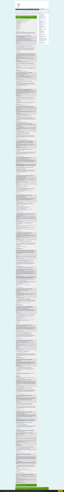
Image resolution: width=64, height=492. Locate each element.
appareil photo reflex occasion (29, 32)
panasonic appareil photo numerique (42, 33)
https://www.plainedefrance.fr (21, 79)
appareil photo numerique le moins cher (42, 20)
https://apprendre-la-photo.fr (21, 297)
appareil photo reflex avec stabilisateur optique (24, 164)
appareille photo (42, 9)
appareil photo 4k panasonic (22, 377)
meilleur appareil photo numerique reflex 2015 (43, 23)
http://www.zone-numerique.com (21, 472)
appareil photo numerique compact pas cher (42, 25)
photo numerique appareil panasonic (42, 34)
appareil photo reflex (23, 165)
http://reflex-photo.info (20, 461)
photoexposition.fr (19, 43)
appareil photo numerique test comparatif (42, 28)
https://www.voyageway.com (20, 239)
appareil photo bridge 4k (18, 378)
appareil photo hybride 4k (28, 377)
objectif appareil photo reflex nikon (23, 462)
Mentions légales (20, 487)
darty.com (19, 323)
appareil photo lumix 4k (34, 377)
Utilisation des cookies (33, 487)
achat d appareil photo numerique (43, 38)
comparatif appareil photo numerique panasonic (42, 31)
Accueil (16, 487)
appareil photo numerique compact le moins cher (42, 22)
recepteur (36, 9)
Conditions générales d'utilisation (26, 487)
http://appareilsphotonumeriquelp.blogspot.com (22, 61)
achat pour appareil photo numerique (42, 37)
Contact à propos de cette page (40, 487)
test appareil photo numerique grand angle (42, 30)
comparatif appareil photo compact (42, 41)
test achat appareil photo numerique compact (42, 15)
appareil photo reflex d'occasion (22, 32)
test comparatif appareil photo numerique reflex (42, 26)
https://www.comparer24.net (20, 212)
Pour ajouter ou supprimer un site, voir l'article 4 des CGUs (22, 488)
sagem (30, 9)
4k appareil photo (23, 378)
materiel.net (19, 174)
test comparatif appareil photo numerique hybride (42, 17)
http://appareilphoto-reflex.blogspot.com (22, 482)
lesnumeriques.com (20, 445)
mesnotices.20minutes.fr (20, 266)
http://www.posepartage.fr (20, 287)
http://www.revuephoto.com (20, 452)
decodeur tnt (24, 9)
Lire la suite (17, 30)
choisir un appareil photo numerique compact (27, 277)
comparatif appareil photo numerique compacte (42, 42)
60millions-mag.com (20, 402)
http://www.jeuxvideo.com (20, 231)
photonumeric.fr (19, 429)
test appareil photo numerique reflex (42, 18)
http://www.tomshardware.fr (20, 349)
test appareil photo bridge (22, 431)
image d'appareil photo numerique (23, 420)
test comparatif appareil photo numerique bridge (23, 419)
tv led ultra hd (18, 9)
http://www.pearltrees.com (20, 221)
